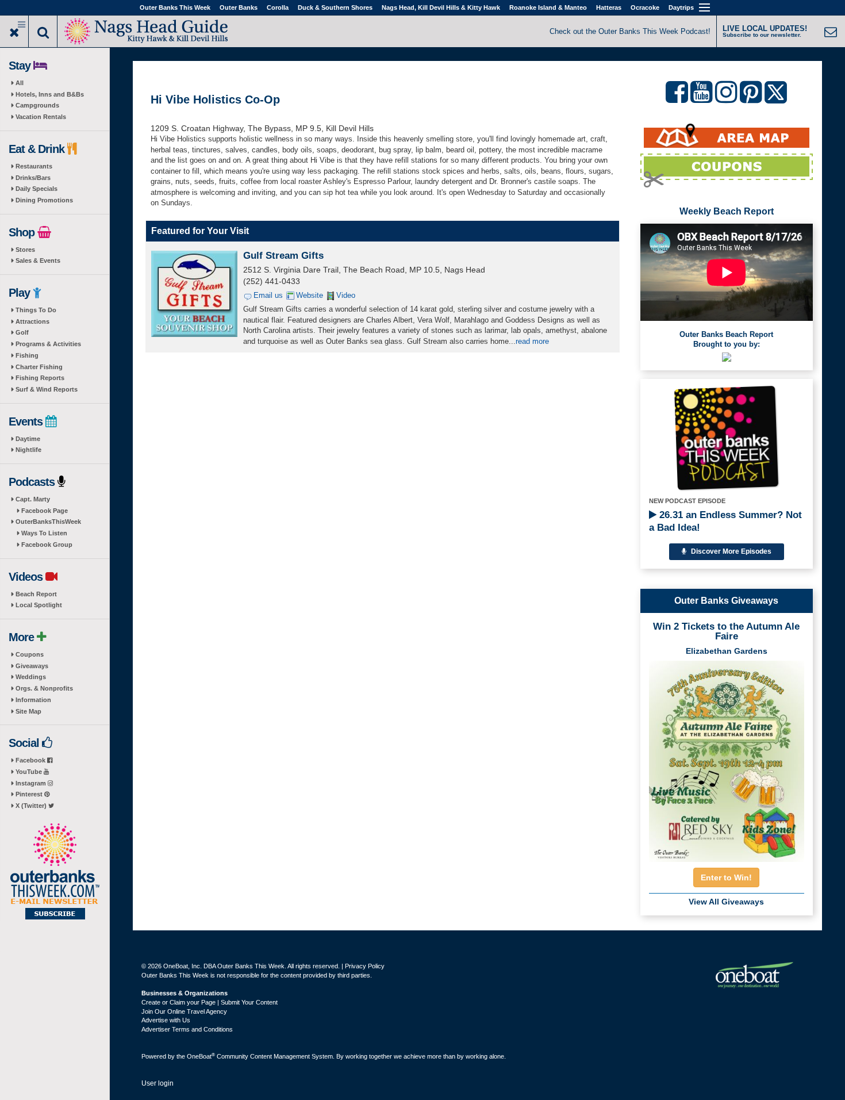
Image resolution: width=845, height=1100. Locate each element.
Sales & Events (38, 260)
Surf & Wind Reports (47, 389)
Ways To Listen (44, 533)
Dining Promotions (44, 200)
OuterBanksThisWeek (48, 521)
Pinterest (30, 794)
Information (33, 699)
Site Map (28, 711)
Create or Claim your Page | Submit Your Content (209, 1002)
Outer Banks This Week (175, 7)
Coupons (30, 654)
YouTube (30, 771)
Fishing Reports (40, 377)
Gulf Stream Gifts (283, 255)
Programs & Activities (48, 343)
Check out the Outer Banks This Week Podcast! (630, 31)
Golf (22, 332)
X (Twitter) (32, 805)
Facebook (31, 760)
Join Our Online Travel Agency (184, 1011)
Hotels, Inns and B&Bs (50, 94)
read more (532, 341)
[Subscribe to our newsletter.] (54, 872)
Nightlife (28, 449)
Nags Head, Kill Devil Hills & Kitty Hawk (441, 7)
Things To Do (36, 309)
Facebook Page (44, 510)
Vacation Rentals (41, 116)
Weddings (31, 676)
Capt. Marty (33, 499)
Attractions (32, 321)
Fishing (27, 355)
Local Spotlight (39, 604)
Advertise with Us (165, 1020)
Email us (268, 295)
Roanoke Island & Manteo (548, 7)
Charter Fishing (39, 366)
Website (309, 295)
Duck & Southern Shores (335, 7)
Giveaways (32, 665)
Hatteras (608, 7)
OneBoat (201, 1056)
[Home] (146, 30)
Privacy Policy (365, 966)
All (20, 82)
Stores (25, 249)
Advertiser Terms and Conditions (187, 1029)
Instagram (32, 783)
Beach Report (36, 594)
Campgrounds (37, 105)
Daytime (28, 438)
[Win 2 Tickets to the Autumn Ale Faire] (726, 757)
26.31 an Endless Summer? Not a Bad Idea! (725, 521)
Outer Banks (239, 7)
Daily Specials (36, 188)
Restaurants (34, 166)
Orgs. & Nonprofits (44, 688)
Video (345, 295)
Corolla (278, 7)
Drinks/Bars (33, 177)
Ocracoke (645, 7)
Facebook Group (46, 544)
